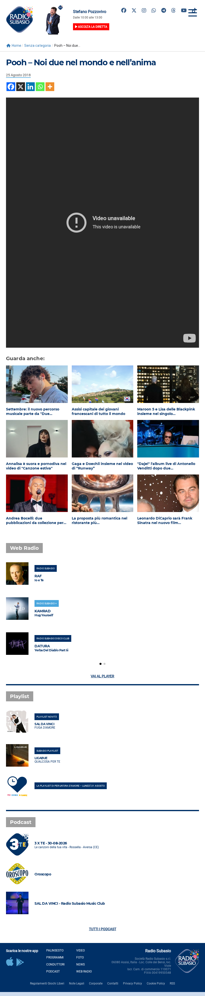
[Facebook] (10, 86)
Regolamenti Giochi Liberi (47, 983)
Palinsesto (55, 950)
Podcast (53, 971)
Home (16, 46)
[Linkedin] (30, 86)
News (80, 964)
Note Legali (76, 983)
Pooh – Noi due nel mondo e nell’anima (81, 62)
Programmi (55, 957)
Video (80, 950)
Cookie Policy (156, 983)
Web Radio (84, 971)
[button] (101, 664)
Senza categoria (37, 46)
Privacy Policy (132, 983)
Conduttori (55, 964)
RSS (172, 983)
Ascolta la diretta (92, 27)
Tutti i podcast (102, 929)
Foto (80, 957)
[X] (20, 86)
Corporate (95, 983)
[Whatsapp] (40, 86)
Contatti (112, 983)
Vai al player (102, 676)
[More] (50, 86)
